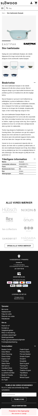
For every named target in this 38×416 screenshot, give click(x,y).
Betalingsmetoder (8, 337)
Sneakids (23, 361)
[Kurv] (36, 2)
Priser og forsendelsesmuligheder (13, 339)
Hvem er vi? (6, 325)
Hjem (3, 13)
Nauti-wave (5, 377)
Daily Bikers (6, 352)
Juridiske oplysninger (9, 335)
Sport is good (24, 363)
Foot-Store (5, 361)
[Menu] (2, 8)
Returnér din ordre (19, 299)
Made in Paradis (7, 375)
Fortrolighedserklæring (9, 342)
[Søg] (7, 8)
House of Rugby (7, 370)
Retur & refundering (8, 332)
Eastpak (9, 44)
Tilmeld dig (19, 399)
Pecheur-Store (25, 352)
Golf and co (5, 366)
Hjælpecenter (6, 311)
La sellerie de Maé (8, 373)
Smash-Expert (25, 356)
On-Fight (5, 380)
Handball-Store (7, 368)
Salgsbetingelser (7, 330)
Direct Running (7, 354)
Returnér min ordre (8, 316)
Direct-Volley (6, 356)
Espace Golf (6, 359)
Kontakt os (19, 262)
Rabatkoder (6, 318)
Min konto (5, 309)
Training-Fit (24, 366)
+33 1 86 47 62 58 (19, 269)
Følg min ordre (7, 314)
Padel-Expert (24, 349)
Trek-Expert (24, 368)
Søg (10, 8)
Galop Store (6, 363)
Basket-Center (6, 349)
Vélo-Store (23, 375)
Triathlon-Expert (25, 370)
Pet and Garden (25, 354)
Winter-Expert (24, 377)
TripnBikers (24, 373)
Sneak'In (23, 359)
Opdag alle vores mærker (19, 246)
